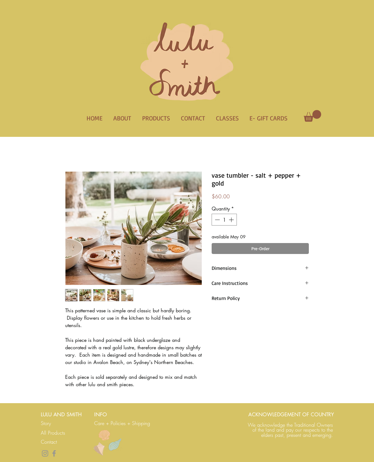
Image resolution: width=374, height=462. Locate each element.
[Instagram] (45, 453)
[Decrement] (216, 219)
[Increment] (232, 219)
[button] (312, 116)
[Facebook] (54, 453)
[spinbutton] (224, 219)
